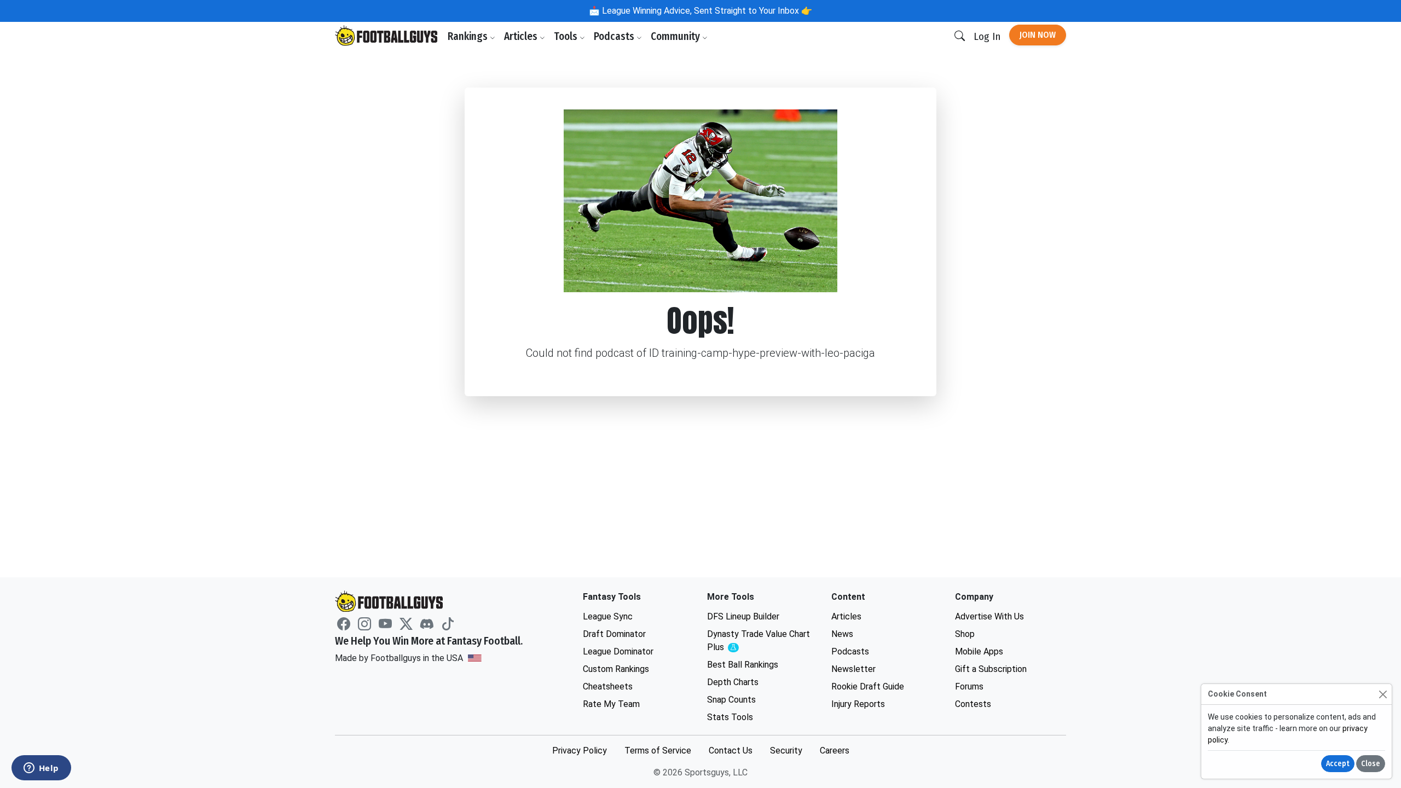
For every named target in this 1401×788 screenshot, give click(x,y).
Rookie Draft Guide (867, 686)
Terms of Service (657, 750)
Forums (969, 686)
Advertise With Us (989, 616)
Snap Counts (731, 699)
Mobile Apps (979, 651)
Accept (1338, 763)
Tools (567, 36)
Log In (987, 36)
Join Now (1038, 35)
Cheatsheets (608, 686)
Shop (965, 634)
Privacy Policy (579, 750)
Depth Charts (733, 682)
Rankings (469, 36)
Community (676, 36)
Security (786, 750)
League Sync (608, 616)
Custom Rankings (616, 669)
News (842, 634)
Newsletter (853, 669)
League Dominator (618, 651)
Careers (834, 750)
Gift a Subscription (991, 669)
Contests (973, 704)
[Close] (1382, 694)
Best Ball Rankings (742, 664)
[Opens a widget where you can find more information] (41, 769)
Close (1370, 763)
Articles (522, 36)
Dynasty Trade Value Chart (758, 641)
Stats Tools (730, 717)
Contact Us (730, 750)
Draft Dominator (614, 634)
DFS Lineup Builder (743, 616)
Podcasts (615, 36)
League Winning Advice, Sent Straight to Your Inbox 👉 (706, 10)
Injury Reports (858, 704)
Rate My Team (611, 704)
